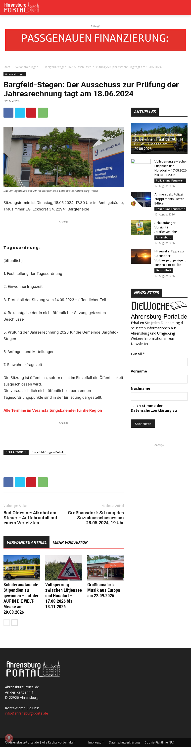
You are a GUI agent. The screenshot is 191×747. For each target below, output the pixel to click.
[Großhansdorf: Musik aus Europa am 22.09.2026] (105, 567)
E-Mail (138, 354)
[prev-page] (6, 622)
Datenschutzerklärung (124, 742)
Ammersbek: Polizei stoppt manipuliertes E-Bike (169, 198)
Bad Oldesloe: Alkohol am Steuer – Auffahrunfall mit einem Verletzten (30, 517)
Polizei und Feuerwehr (170, 180)
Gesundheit (163, 270)
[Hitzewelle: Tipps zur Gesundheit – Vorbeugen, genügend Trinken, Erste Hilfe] (141, 256)
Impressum (96, 742)
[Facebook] (8, 113)
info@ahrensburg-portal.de (26, 713)
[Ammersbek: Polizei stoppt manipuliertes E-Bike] (141, 199)
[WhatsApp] (43, 113)
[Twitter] (20, 113)
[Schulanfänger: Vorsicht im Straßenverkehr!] (141, 227)
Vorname (139, 371)
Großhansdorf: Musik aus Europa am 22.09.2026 (103, 590)
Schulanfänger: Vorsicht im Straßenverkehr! (165, 227)
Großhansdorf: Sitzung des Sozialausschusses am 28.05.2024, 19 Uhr (96, 517)
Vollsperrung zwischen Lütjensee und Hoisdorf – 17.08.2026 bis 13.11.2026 (63, 595)
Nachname (140, 388)
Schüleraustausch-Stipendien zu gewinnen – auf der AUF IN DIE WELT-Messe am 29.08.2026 (21, 598)
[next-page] (14, 622)
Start (6, 67)
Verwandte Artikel (26, 542)
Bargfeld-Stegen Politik (48, 452)
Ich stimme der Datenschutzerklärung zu (154, 408)
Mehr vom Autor (69, 542)
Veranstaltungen (26, 67)
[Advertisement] (63, 231)
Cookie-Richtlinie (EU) (159, 742)
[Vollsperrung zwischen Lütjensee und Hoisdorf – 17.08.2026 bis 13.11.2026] (63, 567)
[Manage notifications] (9, 738)
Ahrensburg (163, 237)
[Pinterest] (31, 113)
